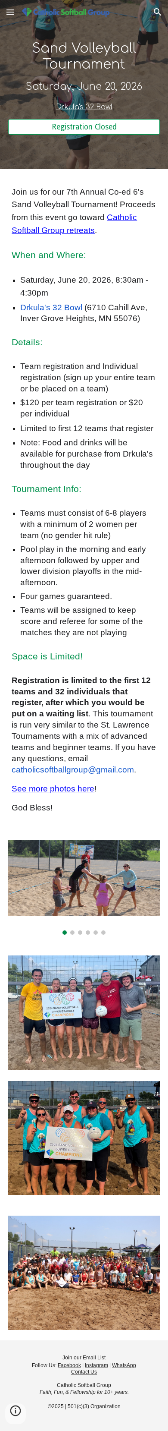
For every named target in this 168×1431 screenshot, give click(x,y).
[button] (10, 12)
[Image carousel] (84, 887)
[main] (84, 77)
